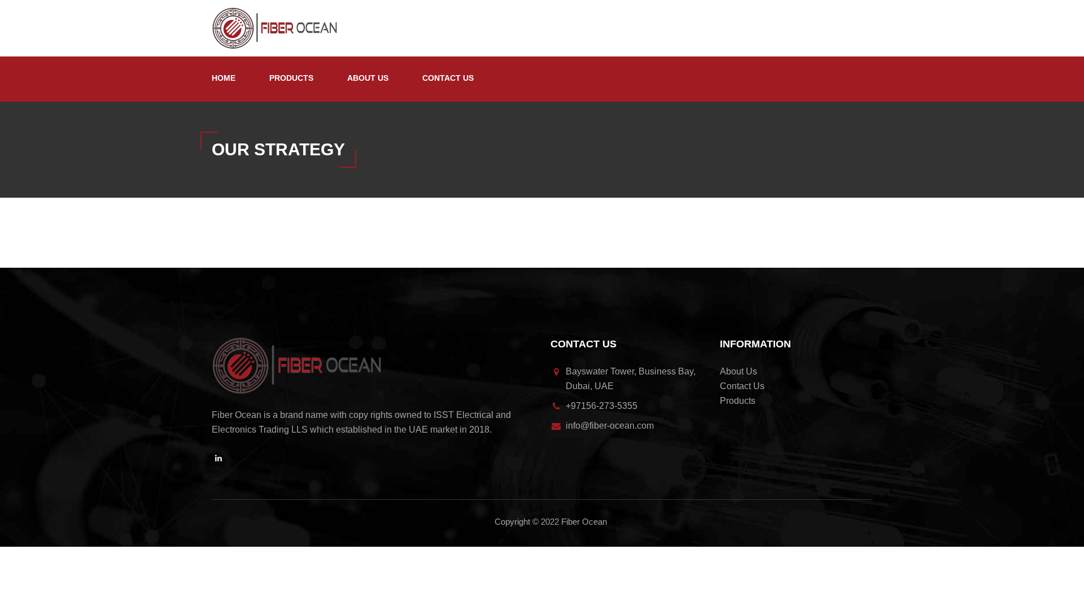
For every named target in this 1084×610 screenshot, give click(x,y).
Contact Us (448, 77)
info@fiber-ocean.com (610, 425)
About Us (367, 77)
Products (291, 77)
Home (223, 77)
